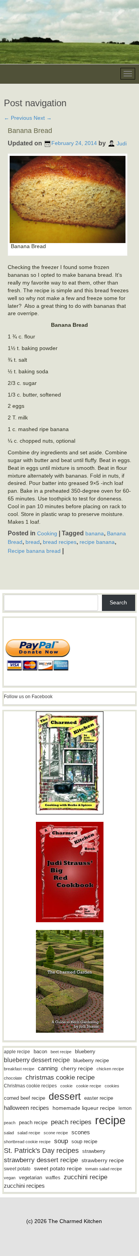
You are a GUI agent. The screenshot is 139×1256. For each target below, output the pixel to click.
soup (61, 1141)
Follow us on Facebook (28, 696)
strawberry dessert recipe (41, 1160)
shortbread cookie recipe (27, 1141)
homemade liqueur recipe (84, 1108)
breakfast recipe (19, 1068)
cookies (112, 1085)
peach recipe (33, 1122)
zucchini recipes (24, 1185)
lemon (125, 1108)
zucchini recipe (85, 1177)
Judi (122, 143)
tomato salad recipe (103, 1168)
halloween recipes (26, 1107)
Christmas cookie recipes (30, 1086)
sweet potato (17, 1168)
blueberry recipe (91, 1060)
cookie (66, 1085)
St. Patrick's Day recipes (41, 1150)
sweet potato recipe (58, 1168)
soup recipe (84, 1141)
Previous (18, 118)
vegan (9, 1177)
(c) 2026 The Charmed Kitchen (64, 1221)
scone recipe (56, 1132)
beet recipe (61, 1051)
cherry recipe (77, 1068)
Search (118, 602)
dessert (65, 1096)
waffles (53, 1177)
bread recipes (59, 542)
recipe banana (97, 542)
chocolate (13, 1078)
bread (32, 542)
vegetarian (30, 1177)
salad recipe (28, 1132)
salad (9, 1132)
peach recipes (71, 1122)
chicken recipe (110, 1068)
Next (43, 118)
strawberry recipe (102, 1160)
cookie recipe (88, 1085)
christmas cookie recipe (60, 1077)
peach (9, 1122)
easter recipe (98, 1098)
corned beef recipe (24, 1098)
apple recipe (17, 1051)
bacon (40, 1051)
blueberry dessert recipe (37, 1059)
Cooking (47, 533)
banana (94, 533)
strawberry (93, 1151)
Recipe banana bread (34, 551)
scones (80, 1132)
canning (48, 1068)
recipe (110, 1120)
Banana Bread (30, 131)
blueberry (85, 1051)
